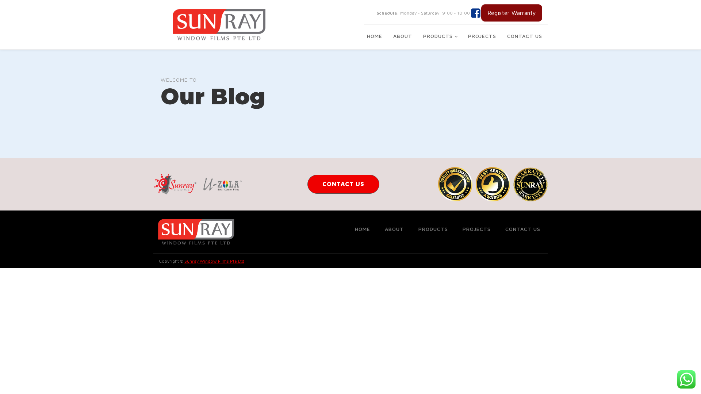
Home (374, 36)
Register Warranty (511, 12)
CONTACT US (343, 184)
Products (438, 36)
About (402, 36)
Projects (482, 36)
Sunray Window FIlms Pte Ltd (214, 261)
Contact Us (524, 36)
